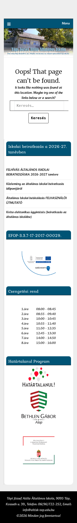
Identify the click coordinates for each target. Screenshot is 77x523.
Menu (66, 23)
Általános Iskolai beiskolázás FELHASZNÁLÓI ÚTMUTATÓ (36, 201)
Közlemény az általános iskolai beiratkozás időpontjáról (35, 186)
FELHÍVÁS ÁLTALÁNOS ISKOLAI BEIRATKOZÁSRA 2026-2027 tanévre (32, 172)
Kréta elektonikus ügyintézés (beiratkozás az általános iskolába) (36, 215)
